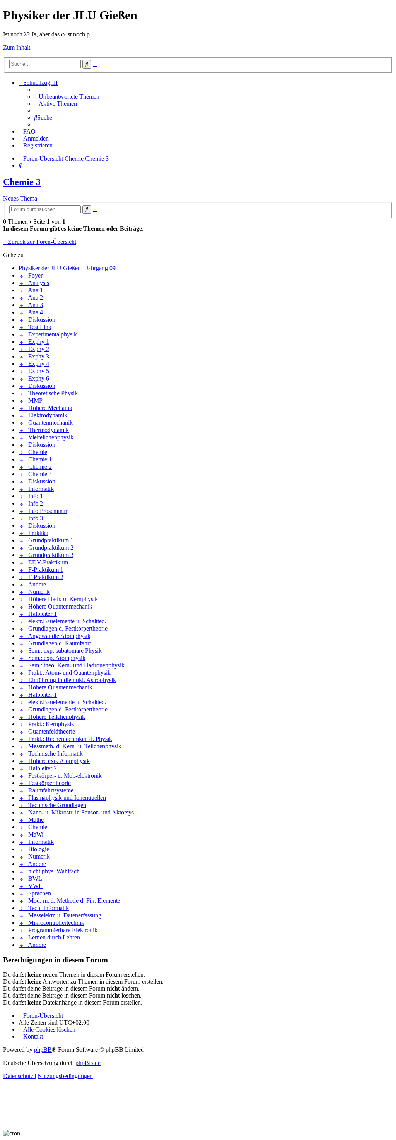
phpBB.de (88, 1062)
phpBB (43, 1049)
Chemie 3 (22, 182)
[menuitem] (66, 96)
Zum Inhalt (16, 47)
